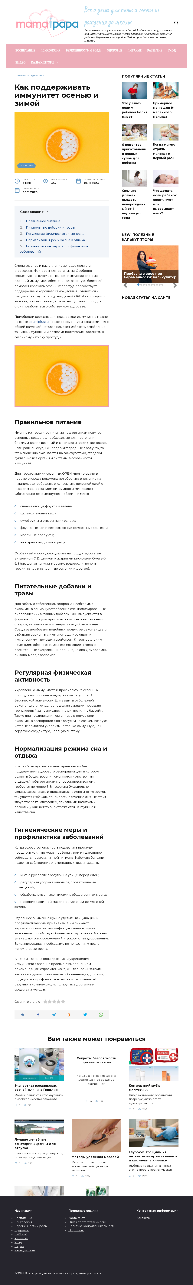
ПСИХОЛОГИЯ (50, 50)
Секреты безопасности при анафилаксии (96, 1060)
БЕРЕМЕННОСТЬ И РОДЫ (83, 50)
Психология (23, 1222)
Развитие (21, 1238)
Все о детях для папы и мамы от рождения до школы (122, 16)
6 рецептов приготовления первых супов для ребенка (134, 154)
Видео (19, 1246)
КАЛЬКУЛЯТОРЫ (42, 62)
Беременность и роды (31, 1226)
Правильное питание (43, 221)
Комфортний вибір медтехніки (144, 1088)
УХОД (172, 50)
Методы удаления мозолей (95, 1157)
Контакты (143, 1218)
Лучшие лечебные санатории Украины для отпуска (35, 1144)
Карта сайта (76, 1218)
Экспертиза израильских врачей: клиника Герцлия (36, 1088)
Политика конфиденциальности (91, 1226)
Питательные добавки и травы (50, 227)
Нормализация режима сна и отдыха (55, 240)
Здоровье (22, 1230)
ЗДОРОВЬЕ (114, 50)
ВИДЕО (20, 62)
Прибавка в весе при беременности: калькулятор (150, 275)
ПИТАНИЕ (135, 50)
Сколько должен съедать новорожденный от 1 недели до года (134, 204)
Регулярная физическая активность (55, 234)
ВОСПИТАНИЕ (25, 50)
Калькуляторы (25, 1250)
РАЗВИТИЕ (154, 50)
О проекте (76, 1230)
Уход (18, 1242)
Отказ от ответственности (87, 1222)
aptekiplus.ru (39, 322)
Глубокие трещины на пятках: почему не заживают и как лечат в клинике (153, 1156)
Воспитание (23, 1218)
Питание (21, 1234)
